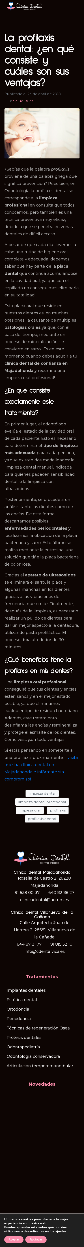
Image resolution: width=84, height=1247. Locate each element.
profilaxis (58, 810)
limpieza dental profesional (42, 802)
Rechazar (36, 1239)
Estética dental (22, 999)
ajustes (61, 1231)
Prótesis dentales (24, 1037)
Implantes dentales (26, 990)
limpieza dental (42, 793)
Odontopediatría (23, 1047)
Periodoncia (19, 1018)
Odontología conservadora (33, 1056)
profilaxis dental (42, 819)
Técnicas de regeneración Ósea (38, 1028)
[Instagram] (46, 961)
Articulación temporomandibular (40, 1065)
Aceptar (14, 1239)
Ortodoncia (18, 1009)
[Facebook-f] (38, 961)
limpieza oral (30, 810)
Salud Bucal (24, 101)
